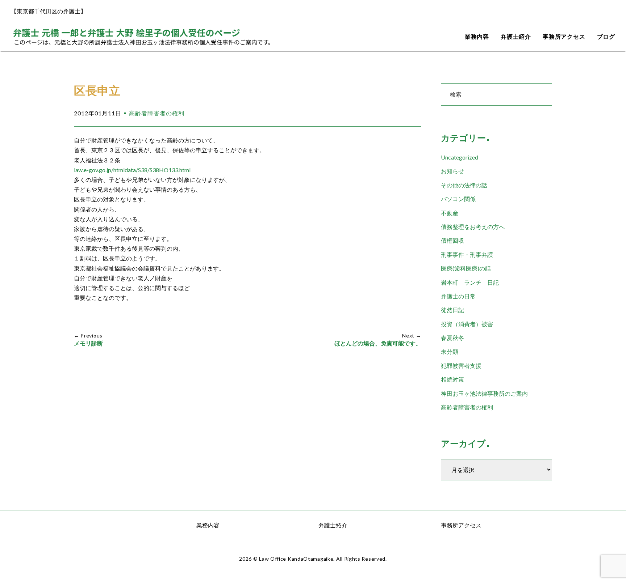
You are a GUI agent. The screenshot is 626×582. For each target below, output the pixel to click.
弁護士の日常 (458, 296)
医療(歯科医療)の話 (466, 268)
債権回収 (452, 240)
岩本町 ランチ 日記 (470, 282)
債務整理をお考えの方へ (473, 226)
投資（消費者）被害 (467, 323)
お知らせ (452, 170)
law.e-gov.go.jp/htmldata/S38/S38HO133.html (132, 169)
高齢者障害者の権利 (156, 113)
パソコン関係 (458, 198)
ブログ (606, 36)
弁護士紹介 (516, 36)
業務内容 (477, 36)
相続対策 (452, 379)
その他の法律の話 (464, 185)
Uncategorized (459, 157)
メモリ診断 (88, 343)
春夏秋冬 (452, 337)
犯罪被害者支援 (461, 365)
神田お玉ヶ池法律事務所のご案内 (484, 393)
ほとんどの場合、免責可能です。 (377, 343)
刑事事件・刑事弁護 (467, 254)
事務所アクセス (564, 36)
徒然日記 (452, 309)
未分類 (449, 351)
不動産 (449, 212)
